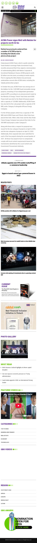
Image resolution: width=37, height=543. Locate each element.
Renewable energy (6, 153)
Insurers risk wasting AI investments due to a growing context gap (18, 274)
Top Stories (9, 11)
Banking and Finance (7, 432)
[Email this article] (34, 49)
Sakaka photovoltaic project (22, 153)
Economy (4, 439)
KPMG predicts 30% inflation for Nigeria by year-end (15, 211)
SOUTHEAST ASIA (6, 490)
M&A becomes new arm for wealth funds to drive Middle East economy (18, 242)
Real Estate (4, 435)
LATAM (3, 503)
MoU (12, 150)
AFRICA (3, 493)
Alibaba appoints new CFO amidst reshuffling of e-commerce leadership (18, 164)
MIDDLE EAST (5, 500)
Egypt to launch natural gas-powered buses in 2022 (18, 174)
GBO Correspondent (8, 60)
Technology (5, 442)
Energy (3, 11)
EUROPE (3, 497)
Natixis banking (19, 150)
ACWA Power (5, 150)
